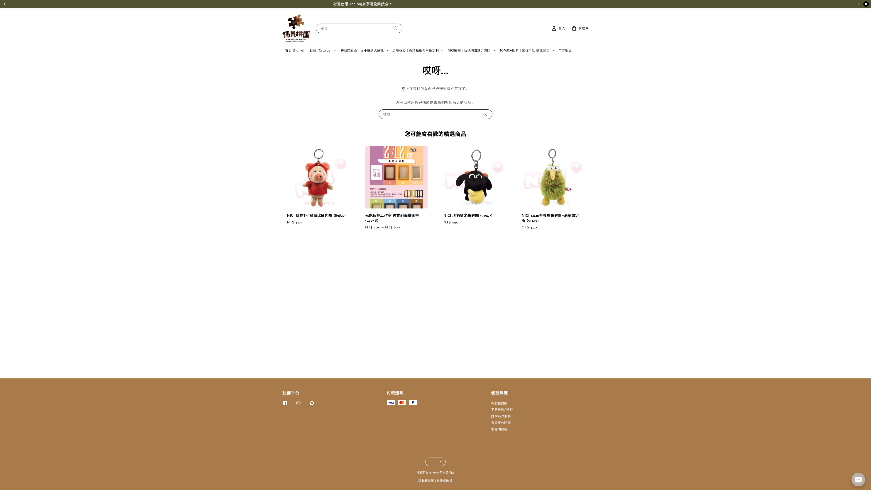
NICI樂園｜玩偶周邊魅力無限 (469, 51)
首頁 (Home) (294, 50)
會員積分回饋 (501, 423)
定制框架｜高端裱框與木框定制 (415, 51)
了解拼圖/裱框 (502, 409)
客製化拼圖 (499, 403)
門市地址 (565, 50)
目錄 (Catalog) (321, 51)
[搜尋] (395, 28)
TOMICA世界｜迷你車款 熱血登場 (524, 51)
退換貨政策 (445, 481)
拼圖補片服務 (501, 416)
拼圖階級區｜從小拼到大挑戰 (362, 51)
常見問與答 (499, 429)
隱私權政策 (426, 481)
